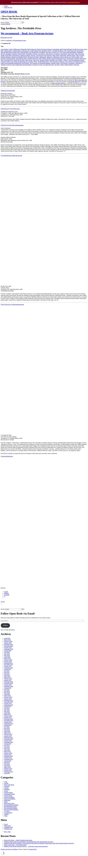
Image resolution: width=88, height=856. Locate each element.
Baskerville (23, 49)
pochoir (54, 58)
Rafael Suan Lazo (61, 58)
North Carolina (75, 57)
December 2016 (8, 681)
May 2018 (7, 655)
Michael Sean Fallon (33, 57)
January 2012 (7, 770)
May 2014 (7, 730)
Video (5, 816)
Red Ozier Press (8, 60)
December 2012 (8, 756)
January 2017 (7, 680)
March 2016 (7, 695)
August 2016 (7, 688)
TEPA (35, 61)
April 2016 (7, 694)
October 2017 (8, 666)
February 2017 (8, 678)
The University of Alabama (57, 61)
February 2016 (8, 697)
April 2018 (7, 657)
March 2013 (7, 751)
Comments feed (8, 827)
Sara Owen (36, 60)
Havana (3, 54)
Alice (5, 781)
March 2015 (7, 714)
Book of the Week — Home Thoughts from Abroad (18, 840)
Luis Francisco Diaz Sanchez (44, 55)
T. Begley (65, 60)
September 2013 (8, 742)
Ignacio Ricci (33, 849)
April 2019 (7, 638)
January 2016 (7, 699)
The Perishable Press (43, 61)
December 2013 (8, 737)
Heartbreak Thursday (11, 54)
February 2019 (8, 641)
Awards (6, 783)
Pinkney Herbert (46, 58)
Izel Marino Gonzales (31, 54)
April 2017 (7, 675)
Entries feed (7, 825)
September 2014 (8, 723)
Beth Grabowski (31, 49)
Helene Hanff (21, 54)
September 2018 (8, 649)
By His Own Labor (78, 49)
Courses (6, 788)
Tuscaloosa (71, 63)
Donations (7, 789)
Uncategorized (8, 812)
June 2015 (7, 709)
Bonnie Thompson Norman (44, 49)
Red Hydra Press (73, 81)
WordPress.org (8, 829)
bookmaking (56, 49)
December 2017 (8, 663)
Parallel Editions (10, 58)
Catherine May (8, 51)
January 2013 (7, 754)
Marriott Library (71, 55)
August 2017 (7, 669)
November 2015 (8, 702)
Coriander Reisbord (57, 51)
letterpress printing (25, 55)
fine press (48, 52)
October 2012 (8, 757)
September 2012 (8, 759)
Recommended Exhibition (11, 805)
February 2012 (8, 768)
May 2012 (7, 764)
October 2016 (8, 685)
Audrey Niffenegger (14, 49)
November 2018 (8, 646)
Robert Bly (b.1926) (19, 60)
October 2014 (8, 722)
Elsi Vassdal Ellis (33, 52)
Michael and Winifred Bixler (19, 57)
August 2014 (7, 725)
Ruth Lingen (28, 60)
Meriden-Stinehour (6, 57)
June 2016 (7, 691)
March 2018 (7, 658)
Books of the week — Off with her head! (15, 845)
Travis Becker (64, 63)
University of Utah (37, 64)
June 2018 (7, 654)
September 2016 (8, 686)
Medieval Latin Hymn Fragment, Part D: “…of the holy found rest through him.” (26, 846)
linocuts (33, 55)
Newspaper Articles (9, 794)
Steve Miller (58, 60)
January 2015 (7, 717)
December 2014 (8, 719)
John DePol (64, 54)
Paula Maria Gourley (21, 58)
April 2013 (7, 750)
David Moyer (80, 51)
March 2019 (7, 640)
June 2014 (7, 728)
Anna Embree (4, 49)
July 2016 (6, 689)
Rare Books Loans (9, 803)
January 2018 (7, 661)
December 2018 (8, 644)
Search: (3, 22)
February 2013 (8, 753)
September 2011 (8, 771)
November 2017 (8, 664)
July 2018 (6, 652)
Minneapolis (42, 57)
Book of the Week (9, 785)
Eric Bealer (42, 52)
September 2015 (8, 705)
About (6, 6)
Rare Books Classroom (73, 58)
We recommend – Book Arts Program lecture (27, 33)
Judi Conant (71, 54)
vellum (62, 64)
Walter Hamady (68, 64)
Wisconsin (76, 64)
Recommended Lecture (19, 40)
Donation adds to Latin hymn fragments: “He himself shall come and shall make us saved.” (28, 841)
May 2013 (7, 748)
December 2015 (8, 700)
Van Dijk (56, 64)
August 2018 (7, 650)
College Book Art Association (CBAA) (41, 51)
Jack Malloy (41, 54)
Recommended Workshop (11, 809)
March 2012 (7, 767)
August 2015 (7, 706)
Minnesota (50, 57)
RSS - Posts (7, 831)
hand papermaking (71, 52)
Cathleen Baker (16, 51)
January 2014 (7, 736)
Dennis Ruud (16, 52)
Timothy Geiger (55, 63)
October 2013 (8, 740)
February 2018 (8, 660)
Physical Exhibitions (9, 798)
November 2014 (8, 720)
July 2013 (6, 745)
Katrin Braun (16, 55)
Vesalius (6, 814)
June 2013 (7, 747)
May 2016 (7, 692)
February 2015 (8, 716)
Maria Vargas (55, 55)
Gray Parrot (62, 52)
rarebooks (9, 40)
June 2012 (7, 762)
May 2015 (7, 711)
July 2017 (6, 671)
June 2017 (7, 672)
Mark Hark (63, 55)
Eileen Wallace (24, 52)
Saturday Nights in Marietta (47, 60)
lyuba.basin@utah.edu (74, 2)
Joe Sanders (57, 54)
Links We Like (8, 7)
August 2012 (7, 761)
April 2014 (7, 731)
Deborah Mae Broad (6, 52)
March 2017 (7, 677)
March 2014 (7, 733)
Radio (5, 802)
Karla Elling (8, 55)
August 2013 (7, 743)
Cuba (65, 51)
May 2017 (7, 674)
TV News (7, 811)
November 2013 (8, 739)
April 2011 (7, 773)
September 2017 (8, 667)
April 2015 (7, 712)
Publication (7, 800)
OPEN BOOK (9, 11)
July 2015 (6, 708)
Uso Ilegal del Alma (48, 64)
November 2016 (8, 683)
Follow (5, 625)
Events (6, 791)
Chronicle (6, 786)
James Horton (49, 54)
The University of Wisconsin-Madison (40, 63)
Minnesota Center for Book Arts (62, 57)
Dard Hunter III (71, 51)
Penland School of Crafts (34, 58)
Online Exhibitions (9, 797)
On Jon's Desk (8, 795)
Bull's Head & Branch (66, 49)
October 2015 (8, 703)
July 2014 (6, 726)
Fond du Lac (55, 52)
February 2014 (8, 734)
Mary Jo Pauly (80, 55)
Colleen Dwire (25, 51)
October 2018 (8, 647)
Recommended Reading (10, 808)
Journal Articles (8, 792)
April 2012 (7, 765)
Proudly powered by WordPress (9, 849)
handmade (80, 52)
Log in (6, 824)
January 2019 (7, 643)
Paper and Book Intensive (59, 83)
